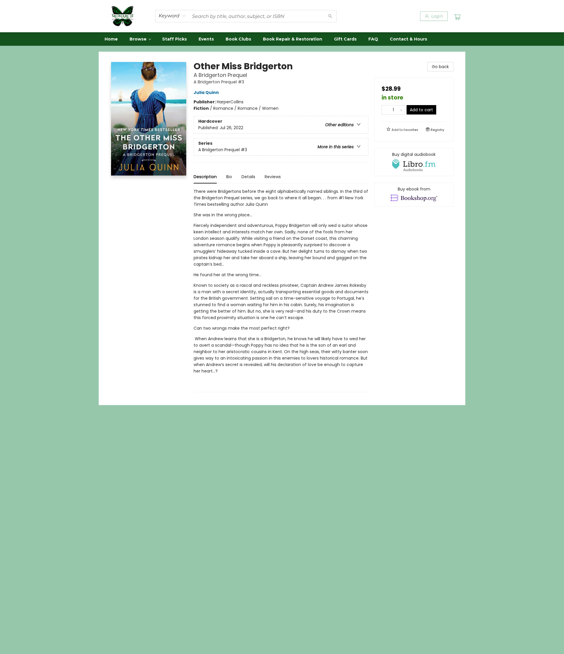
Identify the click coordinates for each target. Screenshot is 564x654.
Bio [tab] (229, 177)
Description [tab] (205, 177)
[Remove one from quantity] (385, 110)
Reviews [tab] (273, 177)
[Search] (330, 16)
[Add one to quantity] (401, 110)
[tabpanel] (281, 290)
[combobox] (172, 15)
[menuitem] (111, 39)
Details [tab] (248, 177)
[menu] (282, 39)
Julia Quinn (206, 92)
